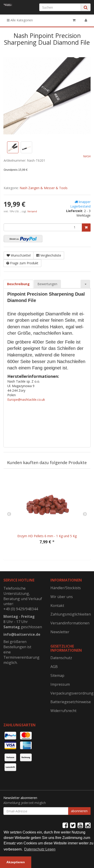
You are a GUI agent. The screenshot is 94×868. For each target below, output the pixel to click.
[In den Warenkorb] (86, 227)
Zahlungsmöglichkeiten (70, 614)
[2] (23, 238)
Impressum (60, 684)
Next (84, 514)
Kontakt (57, 605)
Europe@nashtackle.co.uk (26, 399)
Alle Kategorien (21, 20)
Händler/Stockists (65, 587)
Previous (9, 514)
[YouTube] (80, 825)
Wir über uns (61, 596)
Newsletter (59, 631)
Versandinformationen (69, 623)
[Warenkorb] (74, 20)
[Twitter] (73, 825)
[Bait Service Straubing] (7, 4)
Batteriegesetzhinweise (70, 701)
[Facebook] (65, 825)
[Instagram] (88, 825)
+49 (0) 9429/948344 (20, 608)
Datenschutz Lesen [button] (39, 849)
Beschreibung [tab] (18, 284)
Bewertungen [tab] (47, 284)
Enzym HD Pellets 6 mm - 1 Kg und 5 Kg (47, 536)
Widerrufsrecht (63, 710)
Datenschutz (61, 657)
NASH (87, 156)
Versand (32, 211)
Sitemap (57, 675)
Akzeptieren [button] (15, 862)
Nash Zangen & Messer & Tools (44, 188)
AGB (54, 666)
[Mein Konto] (86, 20)
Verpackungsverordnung (70, 693)
